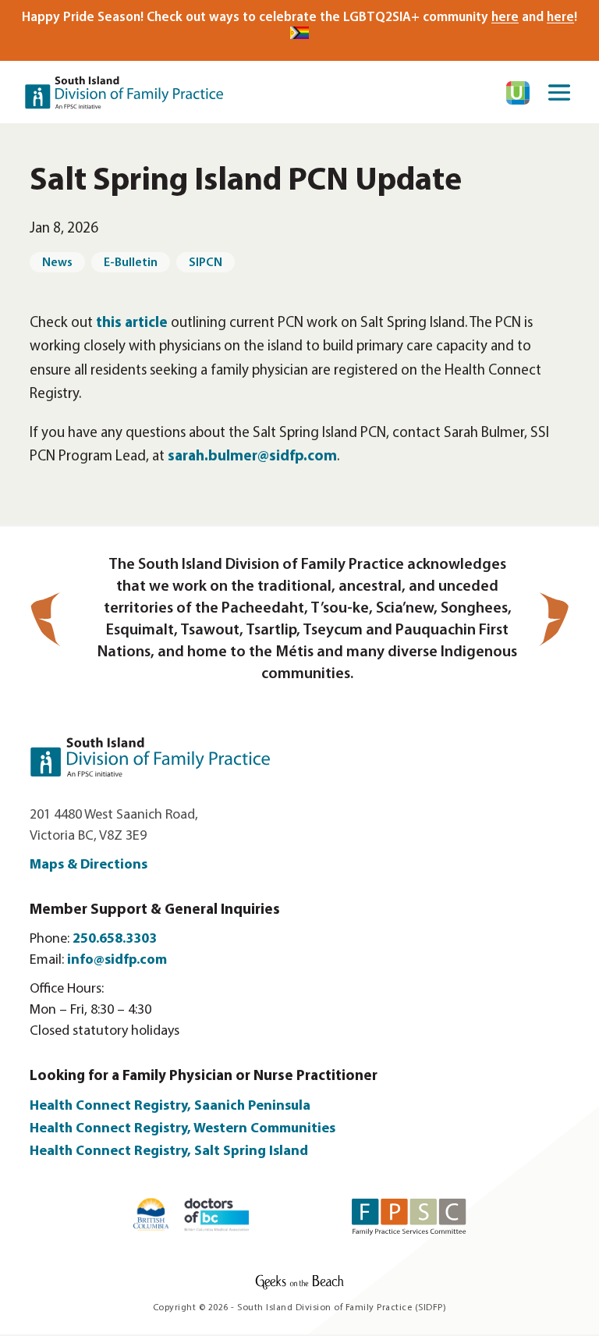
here (505, 17)
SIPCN (205, 263)
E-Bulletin (131, 263)
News (57, 263)
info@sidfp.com (117, 961)
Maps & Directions (88, 865)
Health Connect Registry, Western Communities (182, 1129)
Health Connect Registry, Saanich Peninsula (170, 1107)
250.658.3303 (115, 940)
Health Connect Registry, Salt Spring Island (170, 1152)
